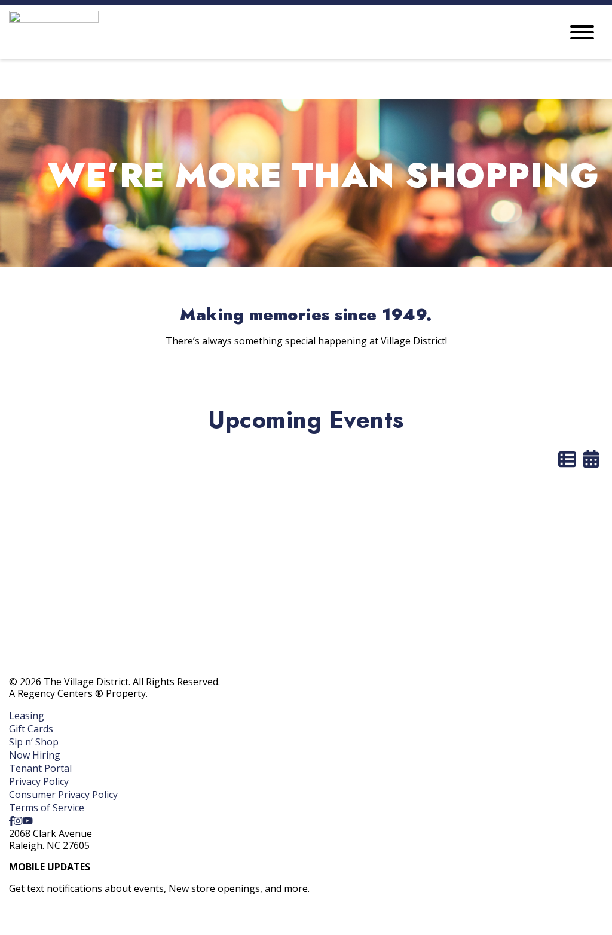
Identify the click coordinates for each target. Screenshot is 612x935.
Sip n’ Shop (34, 741)
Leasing (26, 715)
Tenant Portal (40, 768)
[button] (60, 919)
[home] (276, 32)
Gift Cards (31, 728)
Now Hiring (34, 755)
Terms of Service (46, 807)
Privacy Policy (39, 781)
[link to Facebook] (11, 820)
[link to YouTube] (27, 820)
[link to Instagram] (18, 820)
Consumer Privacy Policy (63, 794)
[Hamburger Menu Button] (582, 32)
